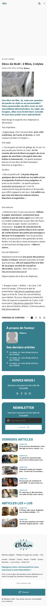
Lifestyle (11, 59)
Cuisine (40, 559)
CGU (41, 555)
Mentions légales (8, 555)
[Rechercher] (39, 4)
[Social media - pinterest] (25, 393)
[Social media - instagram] (30, 393)
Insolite (4, 559)
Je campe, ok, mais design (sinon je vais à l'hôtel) (23, 353)
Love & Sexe (15, 562)
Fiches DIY (25, 562)
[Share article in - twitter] (40, 318)
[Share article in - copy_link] (32, 318)
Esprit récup (8, 132)
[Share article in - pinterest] (44, 318)
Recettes (5, 562)
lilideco (27, 68)
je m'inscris (22, 427)
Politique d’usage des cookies (27, 555)
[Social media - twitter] (17, 393)
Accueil (4, 59)
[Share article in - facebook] (36, 318)
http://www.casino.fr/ (22, 303)
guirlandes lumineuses (12, 186)
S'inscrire (25, 592)
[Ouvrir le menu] (44, 4)
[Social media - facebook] (21, 393)
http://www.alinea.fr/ (11, 309)
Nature (26, 559)
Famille (33, 559)
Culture (19, 559)
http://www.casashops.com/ (27, 291)
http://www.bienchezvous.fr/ (14, 271)
